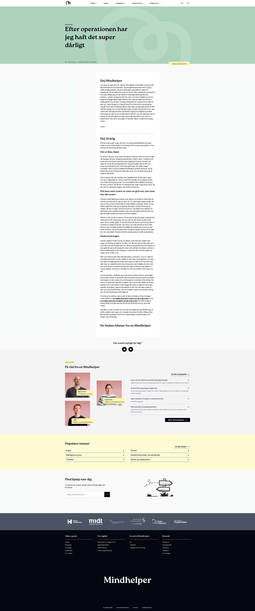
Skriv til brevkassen (176, 420)
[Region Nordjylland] (117, 522)
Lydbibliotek (68, 550)
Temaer (67, 542)
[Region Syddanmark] (159, 521)
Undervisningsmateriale (104, 550)
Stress (134, 450)
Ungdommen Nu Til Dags (137, 547)
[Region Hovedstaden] (75, 521)
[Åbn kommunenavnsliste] (107, 494)
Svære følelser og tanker (87, 62)
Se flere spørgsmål (178, 374)
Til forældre (68, 553)
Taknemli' (133, 545)
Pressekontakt (166, 545)
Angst (68, 450)
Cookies (135, 607)
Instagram (165, 550)
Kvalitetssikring (102, 547)
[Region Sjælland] (138, 521)
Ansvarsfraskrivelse (122, 607)
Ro (131, 542)
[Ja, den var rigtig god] (124, 349)
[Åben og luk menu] (188, 3)
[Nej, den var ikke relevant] (131, 349)
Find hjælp (68, 547)
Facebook (165, 547)
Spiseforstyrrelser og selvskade (145, 455)
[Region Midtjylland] (96, 521)
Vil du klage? (166, 553)
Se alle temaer (180, 447)
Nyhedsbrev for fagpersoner (106, 542)
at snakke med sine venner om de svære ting (130, 298)
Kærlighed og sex (74, 455)
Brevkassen (69, 362)
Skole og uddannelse (140, 459)
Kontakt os (165, 542)
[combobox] (87, 494)
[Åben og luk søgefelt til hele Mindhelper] (182, 3)
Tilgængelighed (147, 607)
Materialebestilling (103, 545)
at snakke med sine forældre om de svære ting (118, 301)
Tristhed (69, 459)
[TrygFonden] (180, 522)
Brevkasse (72, 62)
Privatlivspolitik (107, 607)
